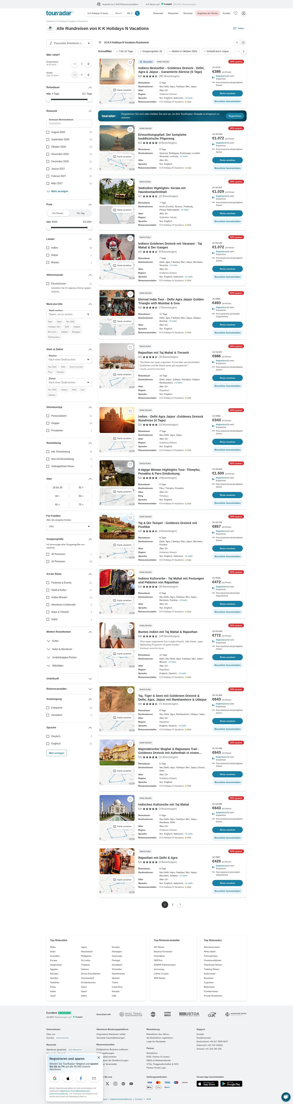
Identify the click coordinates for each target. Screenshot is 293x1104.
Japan (84, 947)
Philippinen (86, 956)
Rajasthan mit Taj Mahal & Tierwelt (163, 352)
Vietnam (85, 969)
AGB (148, 1099)
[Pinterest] (123, 1084)
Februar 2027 (58, 176)
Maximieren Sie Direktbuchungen (112, 1060)
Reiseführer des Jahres (157, 1034)
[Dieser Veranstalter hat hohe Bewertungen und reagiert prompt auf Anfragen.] (188, 102)
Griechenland (87, 978)
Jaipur (59, 322)
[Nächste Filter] (243, 51)
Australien (55, 956)
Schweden (117, 969)
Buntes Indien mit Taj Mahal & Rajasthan (167, 632)
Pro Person (57, 213)
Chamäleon (159, 956)
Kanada (115, 991)
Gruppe (55, 423)
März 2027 (57, 183)
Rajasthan (164, 390)
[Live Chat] (286, 1097)
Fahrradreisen (211, 956)
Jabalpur (52, 395)
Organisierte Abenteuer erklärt (111, 1034)
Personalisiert (58, 416)
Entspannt (56, 708)
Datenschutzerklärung (121, 1099)
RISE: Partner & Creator (158, 1057)
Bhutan (55, 262)
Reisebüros (151, 1053)
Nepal (54, 255)
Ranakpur (76, 332)
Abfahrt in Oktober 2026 (184, 51)
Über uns (50, 1034)
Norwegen (117, 951)
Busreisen (208, 978)
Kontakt (226, 13)
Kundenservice (204, 1038)
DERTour (158, 960)
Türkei (115, 982)
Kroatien (116, 947)
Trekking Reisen (211, 969)
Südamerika (56, 965)
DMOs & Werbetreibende (158, 1060)
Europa (53, 960)
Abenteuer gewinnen (64, 1049)
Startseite (50, 21)
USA (114, 996)
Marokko (54, 974)
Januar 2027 (58, 169)
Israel (52, 996)
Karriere (57, 1038)
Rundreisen (83, 21)
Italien (84, 996)
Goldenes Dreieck (168, 94)
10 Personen (58, 561)
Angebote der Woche (207, 13)
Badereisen (209, 987)
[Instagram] (115, 1084)
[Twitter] (107, 1084)
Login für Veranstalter (106, 1064)
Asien (52, 951)
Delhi (67, 327)
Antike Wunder (59, 597)
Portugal (116, 960)
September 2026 (60, 139)
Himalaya (163, 496)
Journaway (159, 969)
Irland (84, 987)
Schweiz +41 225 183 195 (209, 1049)
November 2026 (60, 154)
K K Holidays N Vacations (66, 21)
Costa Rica (117, 987)
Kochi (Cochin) (76, 367)
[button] (227, 77)
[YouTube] (131, 1084)
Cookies (139, 1099)
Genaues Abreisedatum (61, 119)
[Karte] (243, 42)
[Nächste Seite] (180, 904)
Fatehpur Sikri (54, 327)
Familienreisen (211, 991)
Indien (54, 248)
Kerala (173, 217)
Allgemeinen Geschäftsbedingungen (75, 1091)
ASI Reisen (159, 947)
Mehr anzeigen (59, 191)
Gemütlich (56, 715)
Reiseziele (158, 13)
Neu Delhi (70, 322)
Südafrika (54, 982)
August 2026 (58, 132)
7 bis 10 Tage (126, 51)
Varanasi (60, 372)
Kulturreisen (209, 974)
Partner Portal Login (156, 1068)
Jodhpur (64, 332)
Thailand (85, 965)
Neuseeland (87, 951)
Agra (50, 322)
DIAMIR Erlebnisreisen (165, 965)
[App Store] (208, 1084)
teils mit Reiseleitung (62, 459)
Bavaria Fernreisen (163, 951)
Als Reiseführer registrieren (159, 1038)
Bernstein (52, 332)
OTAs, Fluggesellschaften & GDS (162, 1064)
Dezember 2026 (60, 161)
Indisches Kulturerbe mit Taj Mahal (163, 804)
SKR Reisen (159, 978)
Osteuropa (117, 956)
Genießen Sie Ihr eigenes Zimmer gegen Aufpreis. (71, 290)
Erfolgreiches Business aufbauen (112, 1049)
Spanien (116, 978)
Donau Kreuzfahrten (91, 974)
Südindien (164, 217)
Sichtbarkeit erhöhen (106, 1057)
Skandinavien (118, 974)
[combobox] (69, 314)
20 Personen (58, 554)
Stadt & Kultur (58, 590)
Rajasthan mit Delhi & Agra (157, 858)
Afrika (53, 947)
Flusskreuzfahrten (212, 960)
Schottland (117, 965)
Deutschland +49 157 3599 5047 (212, 1041)
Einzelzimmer (58, 283)
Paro (50, 372)
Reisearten (173, 13)
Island (84, 991)
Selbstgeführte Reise (62, 466)
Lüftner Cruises (161, 974)
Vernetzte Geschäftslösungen (110, 1038)
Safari (54, 619)
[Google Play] (231, 1084)
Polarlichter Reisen (213, 965)
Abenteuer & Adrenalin (63, 604)
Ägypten (54, 969)
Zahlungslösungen (105, 1053)
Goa (82, 390)
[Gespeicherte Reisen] (236, 13)
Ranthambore (54, 337)
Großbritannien (88, 982)
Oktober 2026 (58, 147)
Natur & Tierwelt (60, 612)
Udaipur (76, 327)
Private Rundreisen (213, 996)
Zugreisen (209, 982)
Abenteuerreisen (212, 947)
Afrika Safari (210, 951)
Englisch (56, 743)
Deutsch (55, 736)
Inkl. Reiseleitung (60, 452)
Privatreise (57, 430)
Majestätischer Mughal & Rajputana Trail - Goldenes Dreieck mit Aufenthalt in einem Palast (168, 752)
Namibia (54, 978)
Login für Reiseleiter (156, 1041)
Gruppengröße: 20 (152, 51)
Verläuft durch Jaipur (217, 51)
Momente (188, 13)
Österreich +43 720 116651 (210, 1045)
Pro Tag (80, 213)
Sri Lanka (85, 960)
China (53, 987)
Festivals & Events (61, 583)
